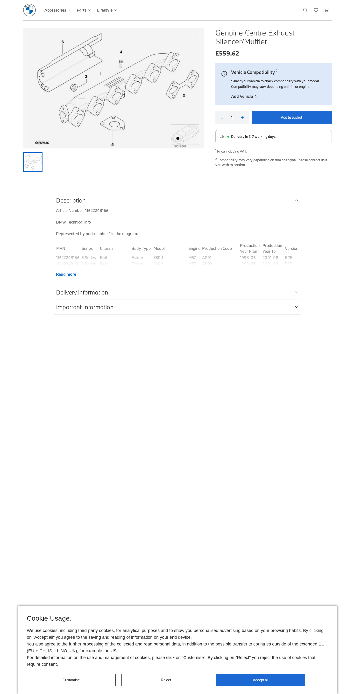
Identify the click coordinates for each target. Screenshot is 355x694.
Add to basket (291, 117)
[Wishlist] (316, 10)
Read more (66, 274)
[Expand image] (113, 88)
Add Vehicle (242, 96)
